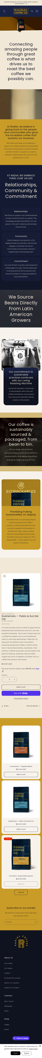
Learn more (33, 1049)
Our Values (8, 968)
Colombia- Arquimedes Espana (21, 876)
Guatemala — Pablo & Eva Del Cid (21, 821)
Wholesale (8, 1006)
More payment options (21, 698)
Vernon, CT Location (11, 983)
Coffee (6, 1024)
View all (21, 892)
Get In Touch (9, 1001)
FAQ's (6, 1011)
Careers (7, 973)
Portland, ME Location (12, 978)
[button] (4, 11)
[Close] (40, 1046)
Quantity (4, 675)
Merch (6, 1029)
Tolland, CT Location (11, 988)
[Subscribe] (35, 922)
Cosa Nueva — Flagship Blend (21, 766)
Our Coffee (8, 963)
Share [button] (6, 706)
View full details (32, 706)
